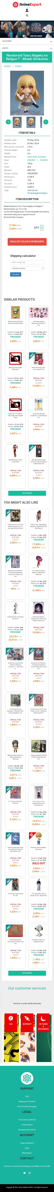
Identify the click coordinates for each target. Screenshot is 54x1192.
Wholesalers (27, 1153)
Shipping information (27, 1101)
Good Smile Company (36, 157)
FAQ (27, 1096)
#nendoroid (32, 190)
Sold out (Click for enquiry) (27, 241)
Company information (27, 1130)
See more (27, 493)
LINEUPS (5, 48)
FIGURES (7, 66)
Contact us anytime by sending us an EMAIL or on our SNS (27, 1166)
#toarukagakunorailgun (37, 193)
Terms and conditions (27, 1120)
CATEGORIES (7, 41)
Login (27, 1148)
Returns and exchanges (27, 1106)
